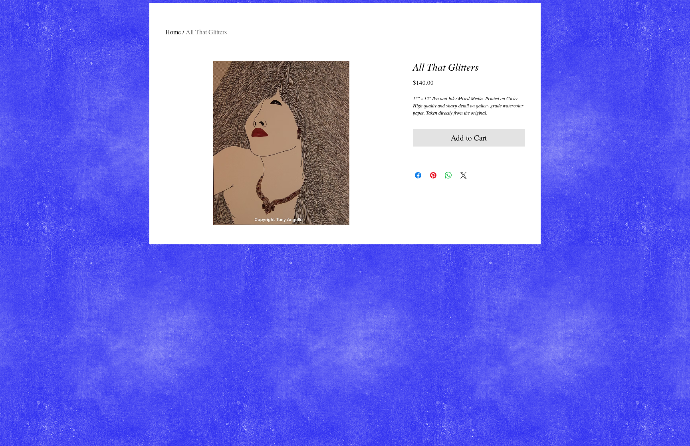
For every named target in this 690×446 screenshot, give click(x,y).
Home (173, 32)
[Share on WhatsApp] (448, 175)
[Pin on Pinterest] (433, 175)
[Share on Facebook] (418, 175)
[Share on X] (463, 175)
